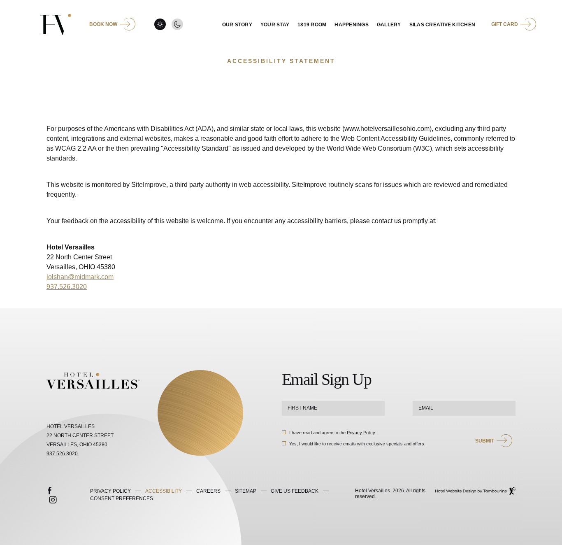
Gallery (389, 25)
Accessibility (163, 491)
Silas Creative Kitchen (442, 25)
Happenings (351, 25)
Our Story (237, 25)
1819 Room (311, 25)
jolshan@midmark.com (80, 276)
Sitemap (245, 491)
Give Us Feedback (294, 491)
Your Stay (274, 25)
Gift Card (504, 24)
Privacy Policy (361, 432)
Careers (208, 491)
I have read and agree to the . (332, 432)
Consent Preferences (121, 498)
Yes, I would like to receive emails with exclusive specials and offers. (357, 443)
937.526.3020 (66, 286)
